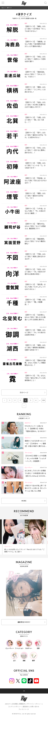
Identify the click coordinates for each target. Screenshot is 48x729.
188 (43, 400)
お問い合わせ (34, 707)
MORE (24, 501)
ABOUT (7, 704)
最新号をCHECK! (24, 622)
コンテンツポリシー (15, 707)
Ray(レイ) (3, 7)
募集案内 (22, 704)
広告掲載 (15, 704)
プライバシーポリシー (34, 704)
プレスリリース (24, 709)
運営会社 (26, 707)
